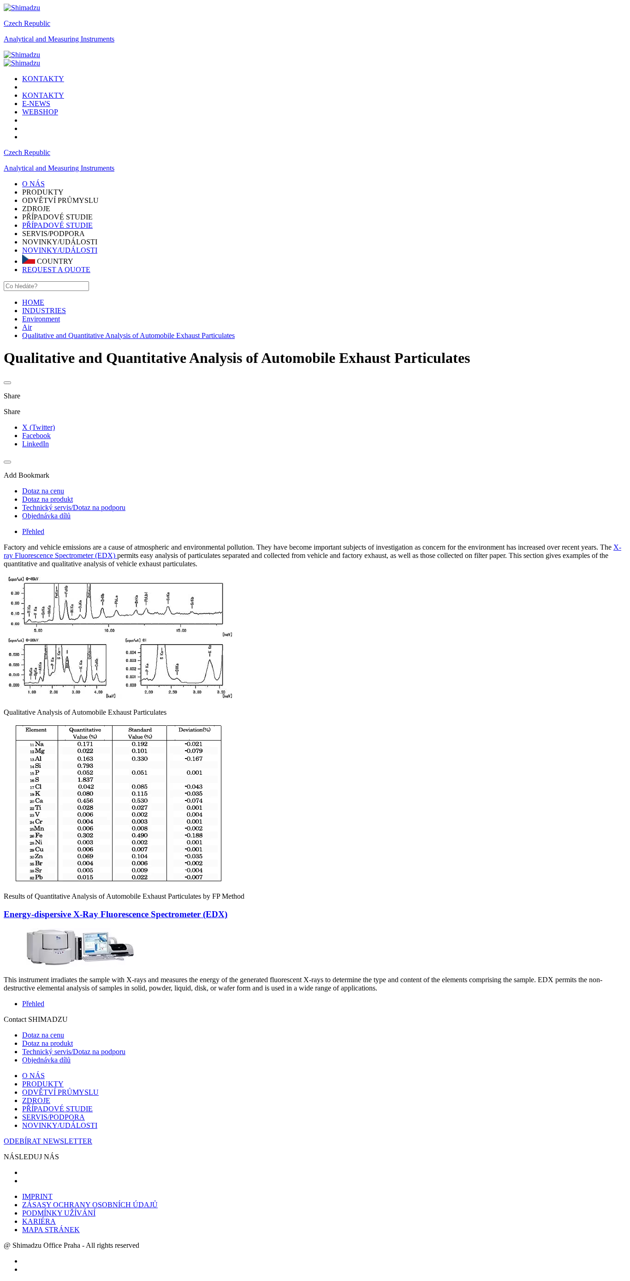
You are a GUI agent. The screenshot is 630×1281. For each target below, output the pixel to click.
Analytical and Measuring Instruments (59, 39)
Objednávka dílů (46, 1060)
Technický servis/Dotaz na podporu (73, 1052)
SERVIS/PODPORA (53, 1117)
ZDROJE (36, 1100)
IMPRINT (37, 1196)
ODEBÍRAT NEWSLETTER (48, 1141)
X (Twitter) (38, 427)
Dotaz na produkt (47, 1043)
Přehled (33, 531)
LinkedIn (35, 444)
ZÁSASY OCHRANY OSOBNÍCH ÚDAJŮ (90, 1205)
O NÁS (33, 1075)
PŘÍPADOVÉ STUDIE (57, 225)
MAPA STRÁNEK (51, 1230)
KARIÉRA (39, 1221)
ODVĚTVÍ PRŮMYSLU (60, 1092)
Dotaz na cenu (43, 1035)
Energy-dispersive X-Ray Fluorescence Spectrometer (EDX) (115, 914)
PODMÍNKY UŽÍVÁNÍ (58, 1213)
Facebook (36, 435)
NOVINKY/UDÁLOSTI (59, 250)
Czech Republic (27, 23)
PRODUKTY (43, 1084)
